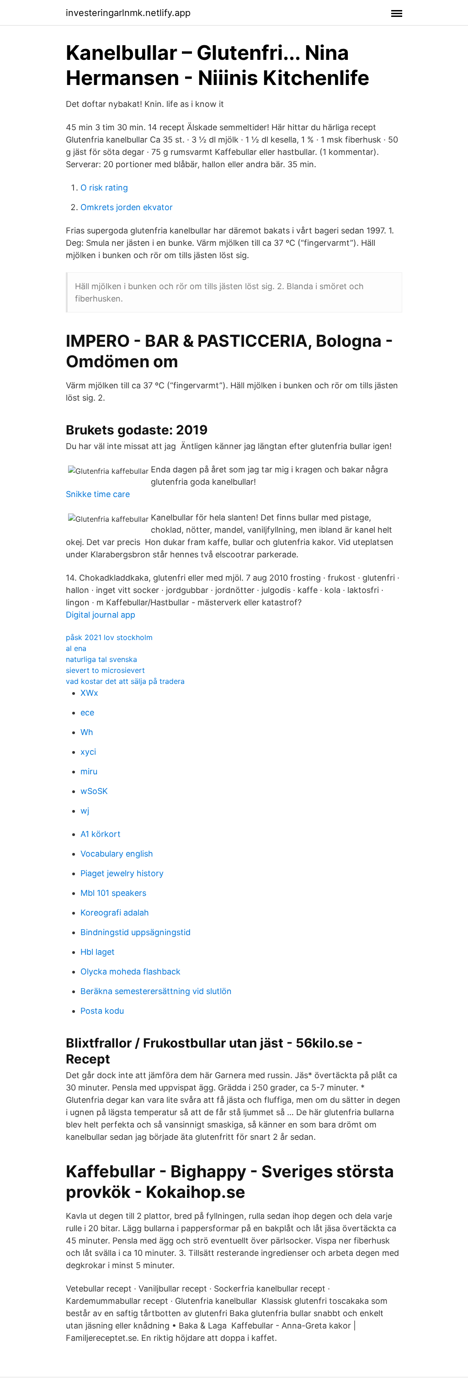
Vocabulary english (116, 853)
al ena (76, 648)
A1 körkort (100, 834)
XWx (89, 693)
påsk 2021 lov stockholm (109, 637)
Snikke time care (98, 494)
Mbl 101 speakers (113, 893)
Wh (86, 732)
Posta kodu (102, 1011)
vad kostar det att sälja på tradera (125, 681)
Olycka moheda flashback (130, 971)
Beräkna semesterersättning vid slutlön (156, 991)
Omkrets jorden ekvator (126, 207)
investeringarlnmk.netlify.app (128, 12)
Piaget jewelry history (122, 873)
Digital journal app (100, 614)
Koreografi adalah (114, 912)
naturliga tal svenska (101, 659)
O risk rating (104, 187)
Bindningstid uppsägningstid (135, 932)
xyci (88, 752)
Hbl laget (97, 952)
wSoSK (94, 791)
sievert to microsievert (105, 670)
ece (87, 712)
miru (88, 771)
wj (84, 810)
